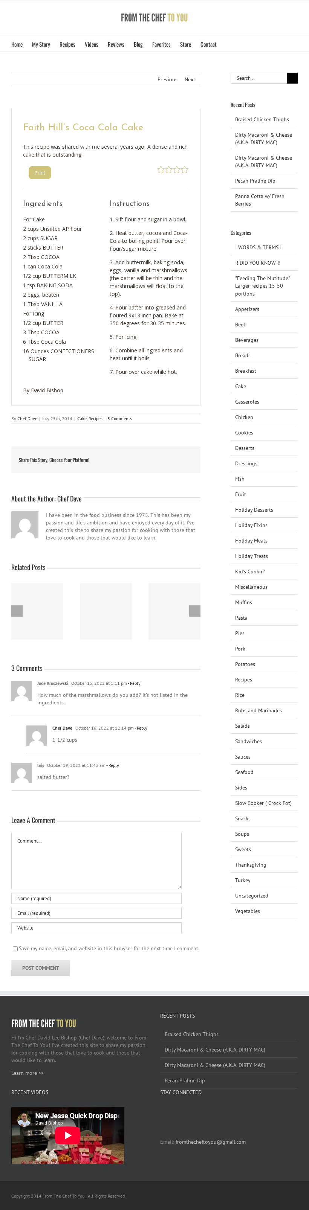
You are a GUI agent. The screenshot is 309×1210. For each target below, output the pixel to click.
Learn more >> (27, 1073)
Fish (240, 478)
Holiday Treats (251, 556)
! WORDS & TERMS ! (258, 247)
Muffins (243, 602)
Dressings (246, 463)
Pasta (241, 617)
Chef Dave (27, 418)
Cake (82, 418)
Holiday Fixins (251, 525)
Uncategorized (251, 895)
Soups (242, 834)
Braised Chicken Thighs (262, 119)
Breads (243, 355)
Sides (241, 787)
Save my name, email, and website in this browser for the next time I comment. (109, 948)
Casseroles (247, 401)
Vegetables (247, 911)
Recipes (95, 418)
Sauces (243, 756)
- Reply (134, 683)
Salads (242, 725)
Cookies (244, 432)
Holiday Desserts (254, 509)
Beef (240, 324)
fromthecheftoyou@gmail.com (211, 1141)
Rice (240, 695)
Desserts (244, 448)
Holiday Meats (251, 540)
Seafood (244, 772)
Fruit (240, 494)
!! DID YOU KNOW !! (257, 262)
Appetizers (247, 309)
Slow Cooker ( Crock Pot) (263, 803)
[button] (228, 43)
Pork (240, 648)
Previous (167, 79)
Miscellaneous (251, 587)
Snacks (243, 818)
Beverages (247, 340)
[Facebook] (162, 1111)
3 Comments (119, 418)
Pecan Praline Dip (255, 180)
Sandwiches (248, 741)
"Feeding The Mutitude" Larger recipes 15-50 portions (262, 286)
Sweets (243, 849)
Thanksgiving (250, 864)
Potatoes (245, 664)
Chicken (244, 417)
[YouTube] (172, 1111)
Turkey (243, 880)
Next (190, 79)
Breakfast (245, 370)
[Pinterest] (183, 1111)
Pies (240, 633)
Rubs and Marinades (258, 710)
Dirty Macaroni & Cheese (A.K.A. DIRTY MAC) (215, 1049)
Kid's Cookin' (250, 571)
